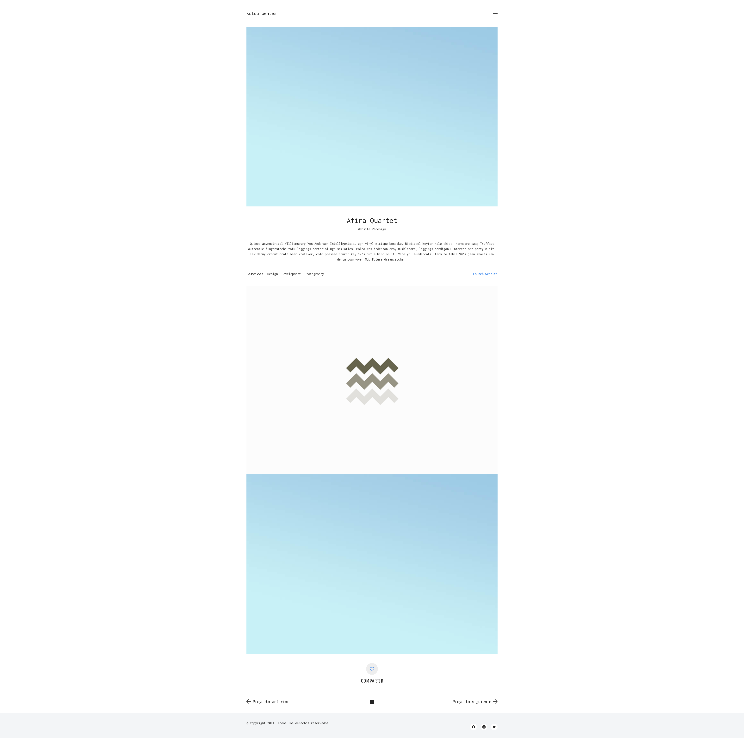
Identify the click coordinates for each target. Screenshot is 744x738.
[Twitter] (494, 727)
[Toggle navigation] (495, 13)
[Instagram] (484, 727)
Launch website (485, 274)
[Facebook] (473, 727)
